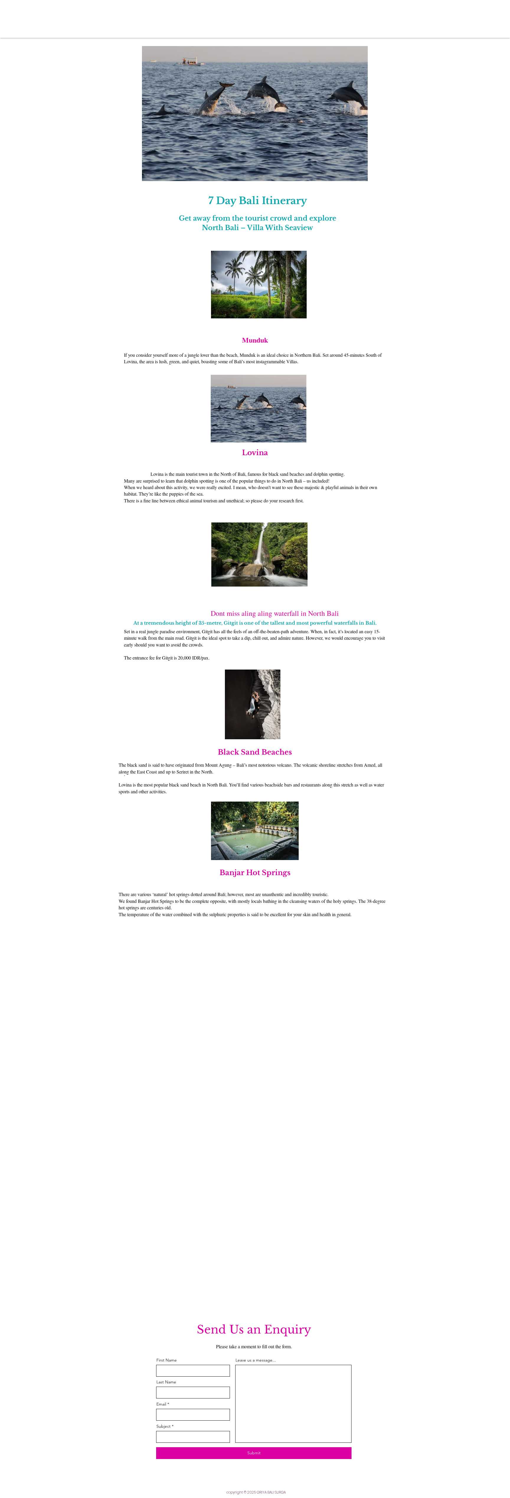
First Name (166, 1360)
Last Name (166, 1382)
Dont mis (180, 613)
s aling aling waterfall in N (275, 613)
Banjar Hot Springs (255, 872)
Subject (163, 1426)
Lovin (253, 452)
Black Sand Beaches (255, 752)
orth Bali (326, 613)
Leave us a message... (256, 1360)
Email (161, 1404)
